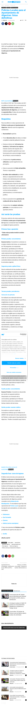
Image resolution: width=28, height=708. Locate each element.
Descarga (15, 101)
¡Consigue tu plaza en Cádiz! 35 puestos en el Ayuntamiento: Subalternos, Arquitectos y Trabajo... (18, 672)
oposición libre (17, 542)
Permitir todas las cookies (14, 362)
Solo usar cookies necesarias (14, 372)
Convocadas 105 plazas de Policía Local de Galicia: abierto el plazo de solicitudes (17, 613)
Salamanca (6, 514)
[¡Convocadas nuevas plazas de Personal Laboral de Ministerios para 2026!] (5, 688)
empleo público (10, 542)
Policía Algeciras (5, 546)
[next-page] (5, 618)
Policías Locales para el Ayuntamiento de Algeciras (11, 547)
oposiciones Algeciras (6, 544)
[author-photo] (14, 581)
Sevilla (5, 534)
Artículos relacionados (7, 590)
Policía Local (12, 5)
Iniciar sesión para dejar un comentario (14, 627)
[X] (6, 23)
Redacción (5, 20)
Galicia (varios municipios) (10, 523)
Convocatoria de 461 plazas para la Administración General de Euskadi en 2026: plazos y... (18, 664)
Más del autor (17, 590)
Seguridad (7, 5)
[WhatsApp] (12, 23)
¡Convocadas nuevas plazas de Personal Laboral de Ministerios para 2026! (18, 689)
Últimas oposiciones (14, 7)
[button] (2, 2)
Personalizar (13, 367)
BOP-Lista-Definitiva (7, 101)
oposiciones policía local (16, 544)
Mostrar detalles (19, 358)
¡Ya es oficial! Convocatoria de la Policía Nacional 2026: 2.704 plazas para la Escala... (17, 697)
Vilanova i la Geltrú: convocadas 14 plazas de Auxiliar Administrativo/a (21, 566)
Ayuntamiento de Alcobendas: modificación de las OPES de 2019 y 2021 (7, 567)
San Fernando (7, 517)
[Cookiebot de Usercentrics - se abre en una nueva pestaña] (20, 334)
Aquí (14, 353)
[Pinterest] (9, 23)
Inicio (2, 5)
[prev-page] (2, 618)
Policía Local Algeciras (14, 546)
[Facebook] (2, 23)
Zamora (5, 520)
